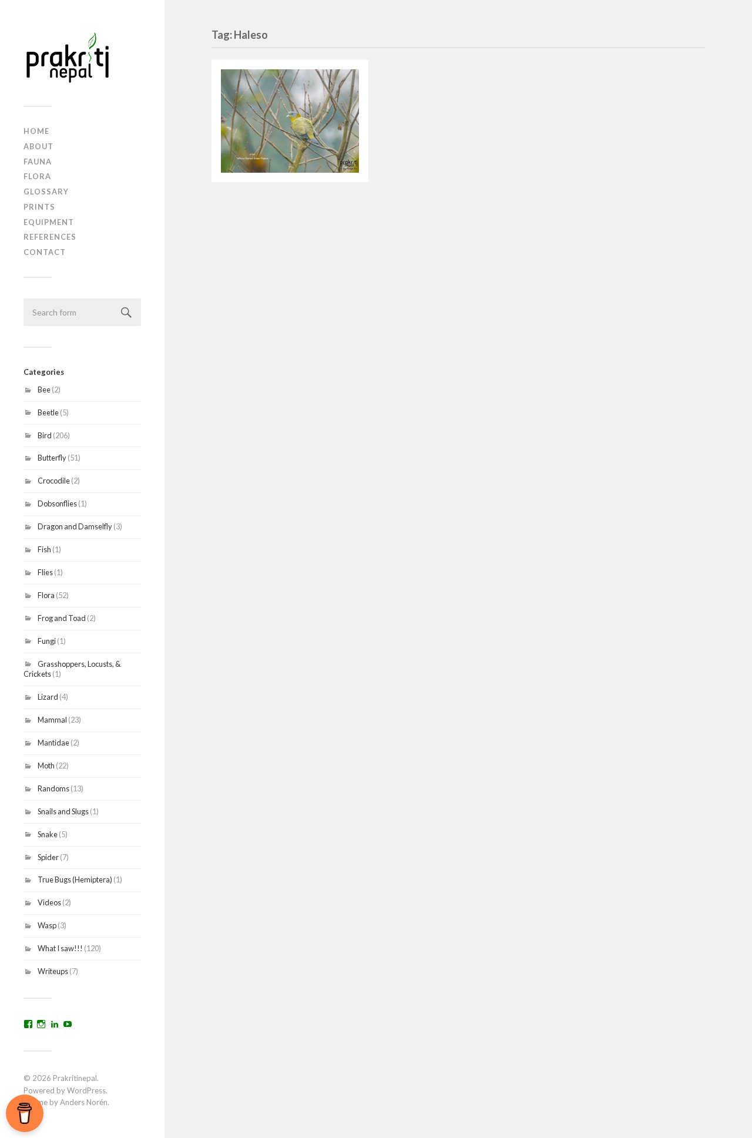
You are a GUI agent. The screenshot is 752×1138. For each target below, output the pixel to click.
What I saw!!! (60, 948)
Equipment (49, 222)
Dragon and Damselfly (75, 526)
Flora (37, 176)
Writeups (53, 971)
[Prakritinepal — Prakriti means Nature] (82, 57)
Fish (44, 549)
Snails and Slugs (63, 811)
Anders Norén (84, 1102)
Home (36, 131)
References (50, 236)
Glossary (46, 191)
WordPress (86, 1090)
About (38, 146)
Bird (45, 435)
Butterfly (52, 457)
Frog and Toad (62, 618)
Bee (44, 389)
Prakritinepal (75, 1078)
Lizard (48, 696)
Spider (48, 857)
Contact (45, 252)
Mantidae (53, 742)
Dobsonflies (57, 503)
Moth (46, 765)
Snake (48, 834)
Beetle (48, 412)
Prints (39, 207)
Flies (45, 572)
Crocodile (54, 480)
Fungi (47, 641)
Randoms (53, 788)
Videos (49, 902)
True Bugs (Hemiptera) (75, 879)
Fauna (38, 161)
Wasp (47, 925)
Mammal (52, 719)
